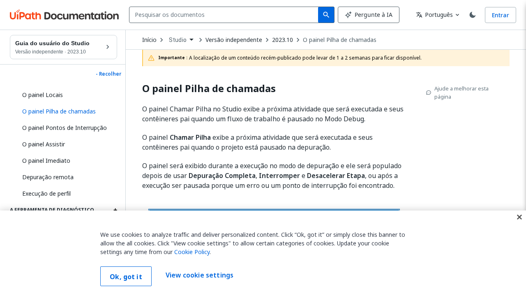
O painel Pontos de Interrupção (64, 127)
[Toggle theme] (472, 15)
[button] (66, 111)
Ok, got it (126, 277)
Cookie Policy (192, 251)
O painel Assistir (43, 144)
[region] (263, 253)
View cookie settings (199, 275)
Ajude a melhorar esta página (461, 92)
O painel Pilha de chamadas (339, 40)
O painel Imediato (46, 160)
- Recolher (108, 74)
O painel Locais (42, 94)
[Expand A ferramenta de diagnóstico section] (115, 210)
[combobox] (225, 14)
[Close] (519, 217)
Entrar (500, 15)
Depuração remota (48, 177)
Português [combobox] (434, 14)
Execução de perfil (46, 193)
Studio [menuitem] (178, 40)
